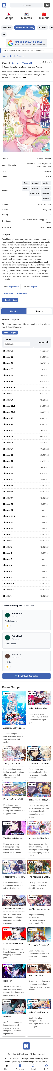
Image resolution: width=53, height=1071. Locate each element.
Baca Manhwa (36, 1059)
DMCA (16, 1062)
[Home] (6, 1066)
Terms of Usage (27, 1062)
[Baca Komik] (5, 5)
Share (47, 62)
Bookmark (8, 294)
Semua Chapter (10, 332)
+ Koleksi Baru (10, 300)
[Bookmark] (20, 1066)
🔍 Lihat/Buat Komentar (26, 676)
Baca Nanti (22, 294)
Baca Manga (22, 1059)
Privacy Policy (41, 1062)
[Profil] (46, 1066)
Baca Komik (10, 1059)
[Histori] (33, 1066)
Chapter (14, 311)
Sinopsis (39, 311)
